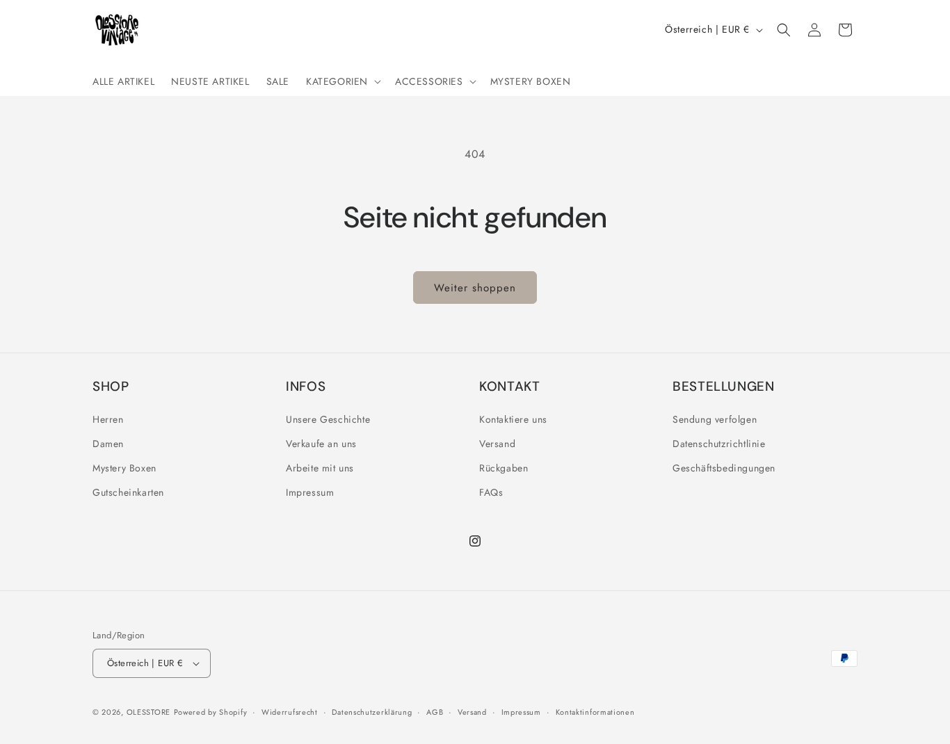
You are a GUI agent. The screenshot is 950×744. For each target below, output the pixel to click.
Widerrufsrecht (289, 712)
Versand (497, 444)
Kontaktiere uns (513, 419)
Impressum (310, 492)
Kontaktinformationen (595, 712)
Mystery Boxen (124, 468)
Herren (108, 419)
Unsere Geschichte (328, 419)
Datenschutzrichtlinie (719, 444)
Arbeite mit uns (320, 468)
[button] (342, 81)
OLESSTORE (148, 712)
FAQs (491, 492)
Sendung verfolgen (715, 419)
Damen (108, 444)
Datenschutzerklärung (372, 712)
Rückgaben (503, 468)
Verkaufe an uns (321, 444)
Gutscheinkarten (128, 492)
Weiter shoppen (475, 288)
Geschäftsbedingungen (724, 468)
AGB (434, 712)
